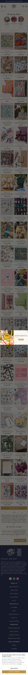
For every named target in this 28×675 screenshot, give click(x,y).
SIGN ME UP (21, 339)
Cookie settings (14, 668)
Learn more (19, 663)
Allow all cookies (14, 671)
